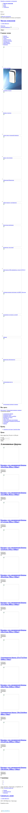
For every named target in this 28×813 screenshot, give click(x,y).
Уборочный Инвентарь (8, 180)
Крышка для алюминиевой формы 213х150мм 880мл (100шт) (13, 603)
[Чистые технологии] (6, 16)
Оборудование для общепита (10, 202)
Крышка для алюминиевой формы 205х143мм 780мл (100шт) (13, 576)
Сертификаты (6, 42)
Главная (5, 36)
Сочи (4, 4)
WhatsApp (3, 25)
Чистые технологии (8, 21)
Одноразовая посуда (8, 382)
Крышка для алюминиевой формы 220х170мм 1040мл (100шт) (13, 686)
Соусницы (5, 422)
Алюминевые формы (8, 413)
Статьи (5, 38)
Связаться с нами (7, 796)
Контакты (5, 44)
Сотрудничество (7, 39)
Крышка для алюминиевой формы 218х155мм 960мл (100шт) (13, 631)
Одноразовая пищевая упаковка (10, 404)
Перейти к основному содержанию (9, 1)
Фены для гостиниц (8, 157)
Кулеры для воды (7, 113)
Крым (4, 6)
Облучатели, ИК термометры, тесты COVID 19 (14, 269)
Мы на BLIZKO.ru (6, 810)
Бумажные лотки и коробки (9, 416)
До (1, 439)
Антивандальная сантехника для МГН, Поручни (14, 292)
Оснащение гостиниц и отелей (10, 314)
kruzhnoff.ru (12, 803)
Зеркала (5, 337)
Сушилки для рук (7, 90)
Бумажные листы (7, 415)
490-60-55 (5, 23)
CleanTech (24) (11, 429)
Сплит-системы (7, 68)
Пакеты (5, 423)
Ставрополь (6, 7)
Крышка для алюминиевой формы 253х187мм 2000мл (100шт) (13, 741)
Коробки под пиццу (8, 417)
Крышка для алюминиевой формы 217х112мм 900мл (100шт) (13, 521)
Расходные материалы (8, 225)
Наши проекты (6, 43)
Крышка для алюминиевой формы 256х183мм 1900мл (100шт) (13, 768)
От (1, 437)
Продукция (5, 37)
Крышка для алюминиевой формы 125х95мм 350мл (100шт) (13, 548)
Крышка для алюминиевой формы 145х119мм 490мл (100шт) (13, 466)
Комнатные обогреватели (9, 359)
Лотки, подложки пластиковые (10, 420)
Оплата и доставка (7, 40)
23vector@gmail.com (5, 27)
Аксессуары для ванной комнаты (11, 135)
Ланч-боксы (6, 418)
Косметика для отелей (8, 247)
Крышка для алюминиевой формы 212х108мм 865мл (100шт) (13, 493)
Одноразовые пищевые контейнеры (11, 421)
